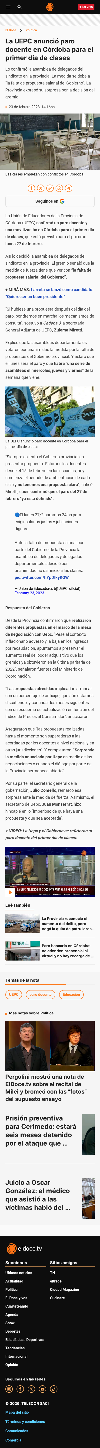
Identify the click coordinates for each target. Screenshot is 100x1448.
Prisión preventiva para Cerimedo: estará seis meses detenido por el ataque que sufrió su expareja (41, 1135)
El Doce (10, 30)
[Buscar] (19, 7)
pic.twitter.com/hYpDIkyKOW (42, 577)
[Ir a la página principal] (50, 7)
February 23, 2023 (29, 593)
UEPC (13, 994)
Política (31, 30)
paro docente (41, 994)
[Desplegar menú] (8, 7)
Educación (71, 994)
